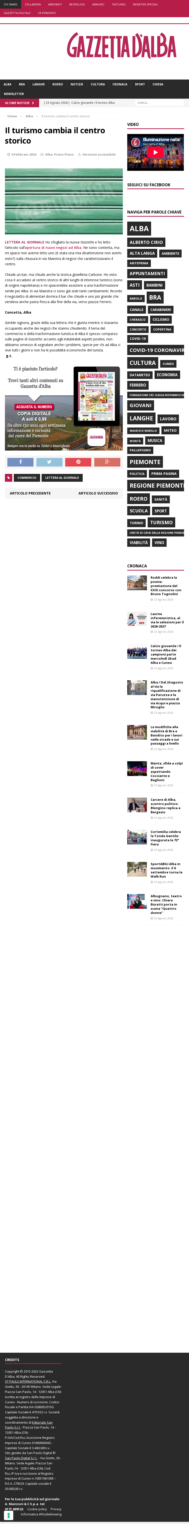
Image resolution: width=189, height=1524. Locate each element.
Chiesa (158, 84)
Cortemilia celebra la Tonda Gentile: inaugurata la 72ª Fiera (166, 837)
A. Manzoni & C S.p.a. (22, 1504)
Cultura (98, 84)
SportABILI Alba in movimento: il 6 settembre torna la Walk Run (166, 870)
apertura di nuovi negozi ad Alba (53, 247)
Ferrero (138, 385)
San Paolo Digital (39, 1453)
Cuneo (168, 363)
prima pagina (164, 473)
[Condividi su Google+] (107, 462)
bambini (154, 285)
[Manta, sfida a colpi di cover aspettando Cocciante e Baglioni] (137, 773)
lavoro (168, 419)
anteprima (139, 263)
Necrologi (77, 4)
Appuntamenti (147, 273)
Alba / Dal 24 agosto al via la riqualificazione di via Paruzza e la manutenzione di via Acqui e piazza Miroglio (167, 694)
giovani (141, 405)
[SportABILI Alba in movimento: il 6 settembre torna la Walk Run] (137, 873)
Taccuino (119, 4)
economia (167, 374)
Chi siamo (10, 4)
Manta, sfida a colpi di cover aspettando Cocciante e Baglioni (167, 771)
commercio (26, 478)
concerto (138, 329)
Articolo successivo (98, 493)
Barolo (136, 298)
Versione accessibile (99, 154)
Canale (136, 309)
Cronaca (119, 84)
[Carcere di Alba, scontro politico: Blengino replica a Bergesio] (137, 809)
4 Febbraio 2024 (23, 154)
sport (161, 511)
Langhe (38, 84)
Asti (135, 285)
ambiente (170, 253)
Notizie (77, 84)
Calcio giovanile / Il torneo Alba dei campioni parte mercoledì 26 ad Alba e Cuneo (166, 654)
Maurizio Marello (143, 430)
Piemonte (145, 462)
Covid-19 (138, 338)
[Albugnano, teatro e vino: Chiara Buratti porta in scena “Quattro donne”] (137, 906)
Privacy (56, 1509)
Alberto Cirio (146, 242)
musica (155, 440)
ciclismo (161, 319)
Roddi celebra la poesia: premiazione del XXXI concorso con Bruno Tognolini (166, 585)
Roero (57, 84)
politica (137, 473)
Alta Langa (142, 253)
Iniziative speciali (145, 4)
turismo (161, 522)
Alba (7, 84)
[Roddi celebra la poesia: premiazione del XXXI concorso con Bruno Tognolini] (137, 587)
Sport (140, 84)
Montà (135, 441)
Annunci (98, 4)
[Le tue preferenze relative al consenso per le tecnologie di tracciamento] (8, 1515)
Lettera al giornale (62, 478)
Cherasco (138, 320)
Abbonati (55, 4)
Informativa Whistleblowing (41, 1514)
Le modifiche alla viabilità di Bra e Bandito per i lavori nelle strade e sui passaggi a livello (166, 735)
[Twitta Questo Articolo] (49, 462)
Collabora (33, 4)
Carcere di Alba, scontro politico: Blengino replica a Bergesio (165, 805)
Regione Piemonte (158, 485)
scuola (139, 511)
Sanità (160, 499)
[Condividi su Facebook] (20, 462)
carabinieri (160, 309)
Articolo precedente (30, 493)
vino (159, 542)
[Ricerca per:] (159, 102)
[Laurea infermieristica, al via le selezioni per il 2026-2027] (137, 623)
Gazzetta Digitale (17, 13)
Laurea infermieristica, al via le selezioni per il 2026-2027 (167, 620)
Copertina (162, 329)
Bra (22, 84)
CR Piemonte (47, 13)
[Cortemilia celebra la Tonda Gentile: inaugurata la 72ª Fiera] (137, 841)
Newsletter (14, 94)
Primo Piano (64, 154)
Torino (136, 523)
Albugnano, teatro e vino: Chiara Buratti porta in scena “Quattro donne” (166, 904)
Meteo (170, 430)
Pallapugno (140, 450)
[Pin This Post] (78, 462)
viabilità (139, 542)
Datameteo (140, 375)
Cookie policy (37, 1509)
